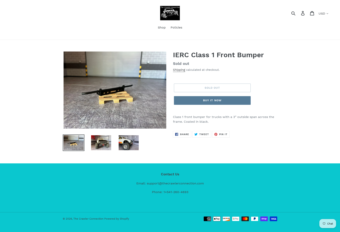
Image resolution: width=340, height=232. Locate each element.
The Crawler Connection (88, 218)
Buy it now (212, 100)
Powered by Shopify (116, 218)
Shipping (179, 70)
